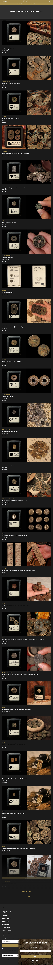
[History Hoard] (26, 1)
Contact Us (5, 915)
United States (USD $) (9, 955)
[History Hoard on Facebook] (3, 912)
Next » (29, 896)
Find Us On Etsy (6, 933)
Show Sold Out (26, 891)
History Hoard (9, 959)
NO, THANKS (35, 960)
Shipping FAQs (6, 921)
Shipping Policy (6, 918)
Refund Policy (6, 924)
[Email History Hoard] (10, 912)
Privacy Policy (6, 927)
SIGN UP (36, 956)
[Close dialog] (51, 941)
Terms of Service (7, 930)
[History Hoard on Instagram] (7, 912)
